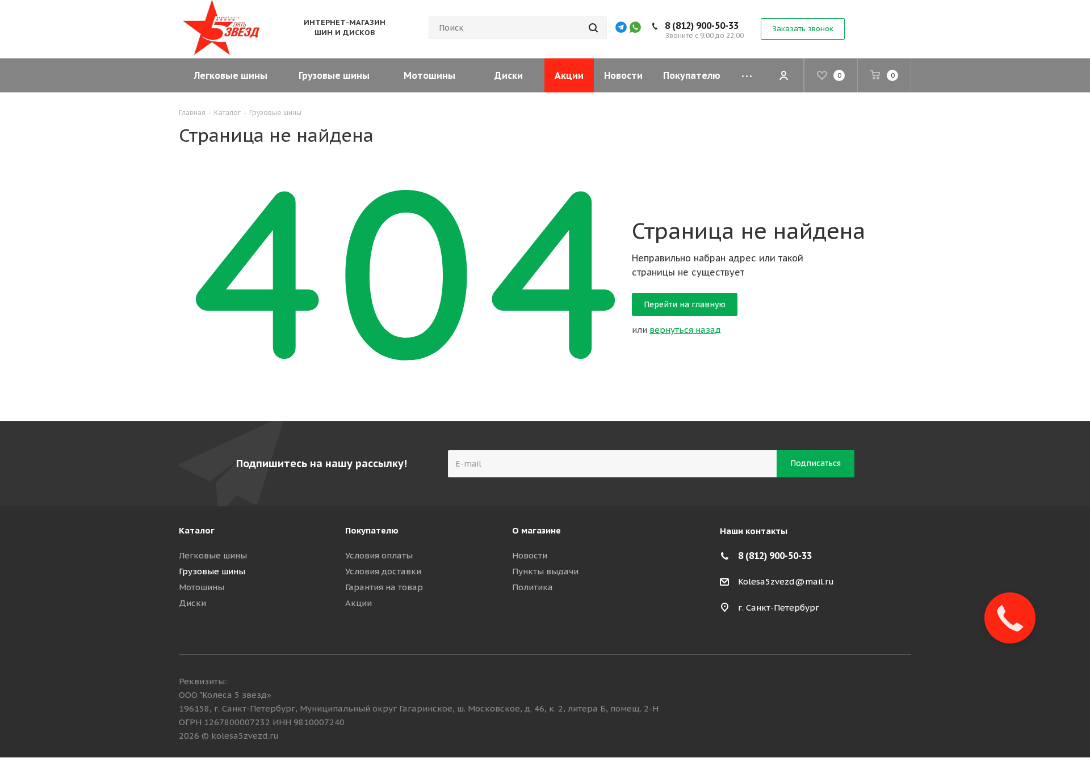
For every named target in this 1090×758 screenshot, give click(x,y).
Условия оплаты (379, 555)
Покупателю (372, 530)
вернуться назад (685, 329)
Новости (529, 555)
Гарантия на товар (384, 587)
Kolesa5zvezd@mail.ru (786, 581)
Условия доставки (383, 571)
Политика (532, 587)
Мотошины (201, 587)
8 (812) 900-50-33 (702, 25)
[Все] (747, 75)
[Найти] (593, 27)
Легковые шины (213, 555)
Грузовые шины (212, 571)
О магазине (536, 530)
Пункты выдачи (545, 571)
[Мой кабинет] (783, 75)
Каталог (197, 530)
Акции (358, 603)
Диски (192, 603)
